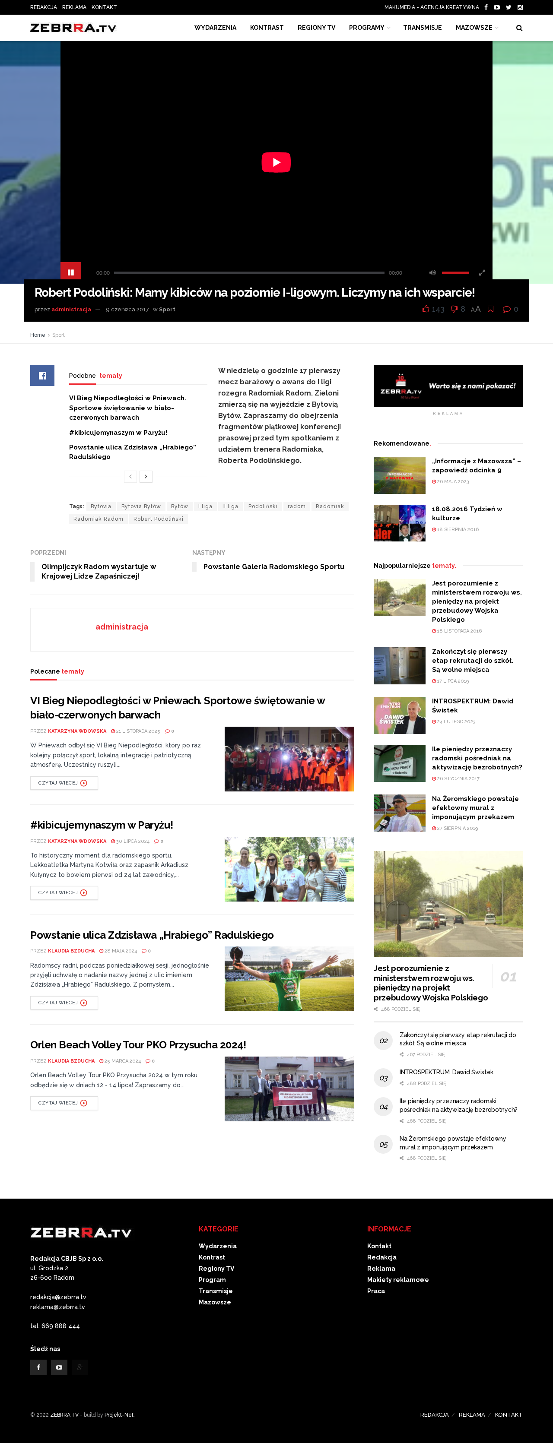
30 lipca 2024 (132, 841)
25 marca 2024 (122, 1061)
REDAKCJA (43, 7)
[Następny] (146, 477)
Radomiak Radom (98, 519)
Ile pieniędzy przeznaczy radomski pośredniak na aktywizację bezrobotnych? (477, 758)
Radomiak (330, 506)
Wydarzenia (215, 27)
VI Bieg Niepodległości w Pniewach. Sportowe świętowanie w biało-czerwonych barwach (127, 407)
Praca (376, 1291)
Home (37, 335)
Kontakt (379, 1246)
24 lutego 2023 (456, 722)
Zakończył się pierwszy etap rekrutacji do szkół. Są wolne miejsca (472, 661)
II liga (230, 506)
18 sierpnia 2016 (457, 529)
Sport (167, 309)
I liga (205, 506)
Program (212, 1279)
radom (297, 506)
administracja (71, 309)
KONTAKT (104, 7)
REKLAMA (74, 7)
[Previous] (130, 477)
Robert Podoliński (158, 519)
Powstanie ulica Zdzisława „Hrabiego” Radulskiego (152, 935)
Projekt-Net (119, 1415)
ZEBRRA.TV (64, 1415)
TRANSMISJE (422, 27)
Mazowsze (474, 27)
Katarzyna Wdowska (77, 731)
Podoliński (263, 506)
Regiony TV (316, 27)
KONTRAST (267, 27)
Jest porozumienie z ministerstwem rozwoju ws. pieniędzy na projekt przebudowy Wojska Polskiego (477, 601)
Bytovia (101, 506)
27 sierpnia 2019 (457, 828)
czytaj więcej (58, 783)
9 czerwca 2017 (127, 309)
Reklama (381, 1268)
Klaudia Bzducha (71, 951)
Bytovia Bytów (141, 506)
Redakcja (382, 1257)
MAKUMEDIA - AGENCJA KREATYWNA (434, 7)
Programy (367, 27)
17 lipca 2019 (452, 681)
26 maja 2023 (452, 481)
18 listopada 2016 (459, 631)
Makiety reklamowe (398, 1279)
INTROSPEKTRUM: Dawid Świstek (446, 1072)
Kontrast (212, 1257)
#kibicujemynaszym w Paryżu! (118, 433)
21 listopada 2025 (137, 731)
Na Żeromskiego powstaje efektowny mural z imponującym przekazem (475, 808)
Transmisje (216, 1291)
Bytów (179, 506)
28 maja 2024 (120, 951)
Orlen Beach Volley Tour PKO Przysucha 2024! (138, 1044)
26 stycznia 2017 (458, 779)
